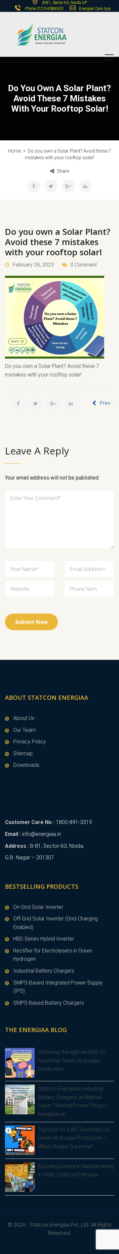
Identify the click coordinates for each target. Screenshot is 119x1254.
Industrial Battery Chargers (43, 971)
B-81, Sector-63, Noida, (57, 846)
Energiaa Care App (95, 8)
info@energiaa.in (41, 834)
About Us (23, 718)
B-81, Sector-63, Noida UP (64, 2)
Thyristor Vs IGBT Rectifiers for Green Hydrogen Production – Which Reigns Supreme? (74, 1138)
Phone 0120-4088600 (44, 8)
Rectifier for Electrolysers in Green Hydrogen (52, 955)
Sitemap (23, 753)
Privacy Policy (29, 741)
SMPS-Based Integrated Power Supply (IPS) (58, 987)
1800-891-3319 (74, 822)
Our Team (24, 730)
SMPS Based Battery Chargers (48, 1003)
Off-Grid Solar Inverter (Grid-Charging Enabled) (55, 922)
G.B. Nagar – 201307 (29, 857)
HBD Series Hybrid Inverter (43, 939)
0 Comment (83, 265)
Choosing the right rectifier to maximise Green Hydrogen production (71, 1060)
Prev (105, 403)
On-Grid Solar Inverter (38, 907)
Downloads (26, 765)
